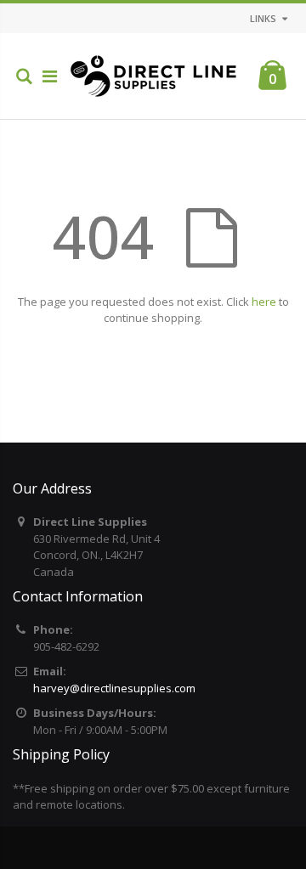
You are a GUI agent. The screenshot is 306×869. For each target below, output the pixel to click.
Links (263, 18)
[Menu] (49, 76)
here (264, 301)
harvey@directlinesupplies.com (114, 688)
